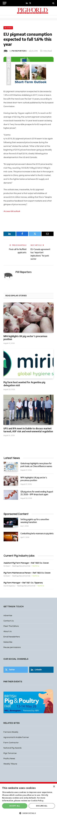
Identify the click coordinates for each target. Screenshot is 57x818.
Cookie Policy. (37, 800)
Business (8, 28)
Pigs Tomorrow (9, 753)
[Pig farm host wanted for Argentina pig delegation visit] (28, 364)
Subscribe (7, 642)
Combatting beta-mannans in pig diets (37, 533)
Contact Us (8, 621)
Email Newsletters (11, 637)
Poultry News (9, 759)
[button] (28, 813)
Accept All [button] (14, 806)
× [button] (54, 786)
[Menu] (4, 3)
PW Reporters (19, 51)
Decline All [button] (41, 806)
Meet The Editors (11, 626)
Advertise (7, 616)
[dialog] (28, 801)
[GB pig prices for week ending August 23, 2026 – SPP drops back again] (11, 495)
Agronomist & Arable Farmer (16, 737)
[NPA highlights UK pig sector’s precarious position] (28, 317)
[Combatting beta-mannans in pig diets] (11, 536)
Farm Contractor (11, 743)
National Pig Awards (12, 748)
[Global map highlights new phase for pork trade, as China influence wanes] (11, 466)
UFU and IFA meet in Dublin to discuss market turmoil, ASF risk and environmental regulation (28, 430)
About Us (7, 631)
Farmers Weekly (10, 732)
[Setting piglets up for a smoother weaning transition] (11, 522)
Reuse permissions (12, 647)
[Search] (53, 3)
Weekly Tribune (10, 764)
